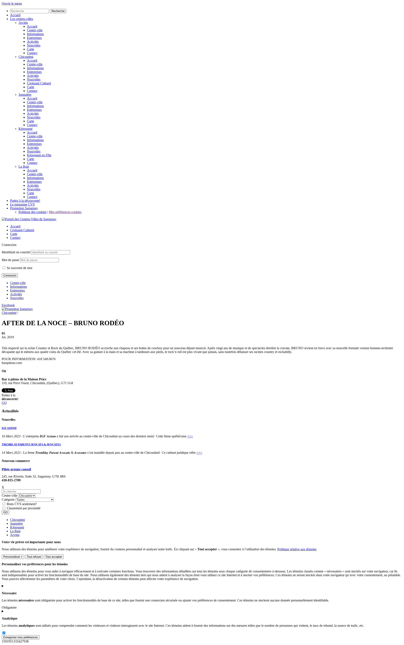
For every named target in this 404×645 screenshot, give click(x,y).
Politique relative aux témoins (296, 549)
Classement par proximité (23, 508)
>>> (190, 436)
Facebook (8, 305)
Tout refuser (34, 556)
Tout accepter (53, 556)
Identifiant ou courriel (16, 252)
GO (4, 403)
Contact (15, 237)
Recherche (58, 11)
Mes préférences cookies (65, 212)
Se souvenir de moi (19, 268)
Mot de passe (10, 260)
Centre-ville (18, 283)
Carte (13, 234)
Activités (16, 294)
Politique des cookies (33, 212)
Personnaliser (13, 556)
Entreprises (17, 290)
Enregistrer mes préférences (20, 637)
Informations (18, 286)
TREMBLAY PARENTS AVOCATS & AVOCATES (31, 444)
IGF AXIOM (9, 428)
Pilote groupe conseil (16, 469)
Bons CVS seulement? (22, 504)
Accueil (15, 226)
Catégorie (8, 499)
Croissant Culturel (22, 230)
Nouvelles (17, 298)
